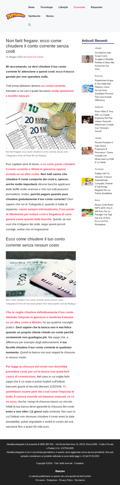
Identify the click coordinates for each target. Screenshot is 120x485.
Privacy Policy (66, 480)
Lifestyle (63, 7)
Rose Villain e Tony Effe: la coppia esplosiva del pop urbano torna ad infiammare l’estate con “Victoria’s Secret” (104, 121)
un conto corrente (53, 85)
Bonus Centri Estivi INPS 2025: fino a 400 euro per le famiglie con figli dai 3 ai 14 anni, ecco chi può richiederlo (104, 214)
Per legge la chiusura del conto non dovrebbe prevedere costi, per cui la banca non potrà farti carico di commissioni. (37, 371)
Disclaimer (80, 480)
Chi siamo (40, 480)
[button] (29, 25)
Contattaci (79, 463)
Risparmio (96, 7)
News (31, 7)
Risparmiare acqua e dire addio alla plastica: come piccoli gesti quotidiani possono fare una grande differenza (104, 90)
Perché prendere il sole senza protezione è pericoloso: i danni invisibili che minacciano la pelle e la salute (104, 152)
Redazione (52, 480)
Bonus (50, 16)
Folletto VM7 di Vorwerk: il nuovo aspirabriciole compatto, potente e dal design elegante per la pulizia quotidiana (104, 183)
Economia (79, 7)
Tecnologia (46, 7)
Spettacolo (34, 16)
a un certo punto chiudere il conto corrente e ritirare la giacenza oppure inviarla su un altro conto (40, 169)
